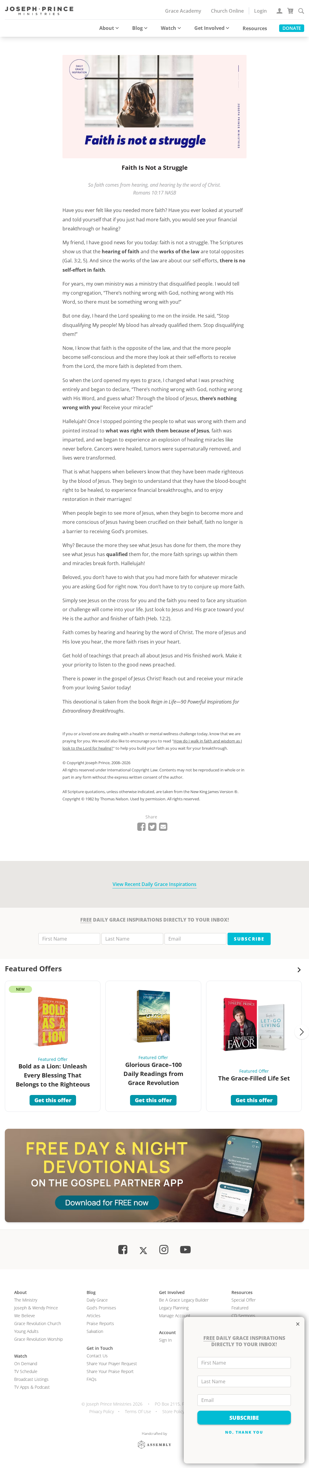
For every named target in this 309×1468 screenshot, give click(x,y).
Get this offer (52, 1100)
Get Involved (209, 28)
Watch (168, 28)
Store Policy (173, 1411)
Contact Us (97, 1356)
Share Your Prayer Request (112, 1363)
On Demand (25, 1363)
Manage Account (174, 1315)
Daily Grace (97, 1300)
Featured (239, 1308)
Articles (93, 1315)
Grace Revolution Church (37, 1323)
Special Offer (243, 1300)
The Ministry (25, 1300)
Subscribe (249, 939)
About (106, 28)
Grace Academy (183, 11)
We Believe (24, 1315)
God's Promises (101, 1308)
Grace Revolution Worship (38, 1339)
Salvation (95, 1331)
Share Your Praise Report (110, 1371)
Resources (255, 28)
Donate (291, 28)
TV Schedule (25, 1371)
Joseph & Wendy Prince (36, 1308)
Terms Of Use (138, 1411)
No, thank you (244, 1432)
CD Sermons (243, 1315)
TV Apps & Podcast (32, 1387)
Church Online (227, 11)
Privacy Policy (101, 1411)
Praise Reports (100, 1323)
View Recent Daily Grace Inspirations (154, 884)
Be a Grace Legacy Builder (184, 1300)
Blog (137, 28)
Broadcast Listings (31, 1379)
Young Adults (26, 1331)
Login (260, 11)
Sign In (165, 1340)
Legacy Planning (174, 1308)
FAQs (92, 1379)
